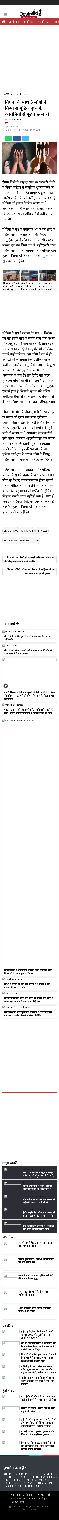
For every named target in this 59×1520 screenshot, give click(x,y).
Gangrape (27, 530)
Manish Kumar (13, 119)
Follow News (17, 1501)
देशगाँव (32, 1498)
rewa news (10, 540)
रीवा (6, 123)
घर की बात (43, 22)
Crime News (11, 530)
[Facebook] (44, 2)
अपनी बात (14, 22)
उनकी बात (28, 22)
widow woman (29, 540)
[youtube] (54, 2)
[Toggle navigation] (5, 14)
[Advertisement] (29, 57)
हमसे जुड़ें (43, 1498)
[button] (6, 280)
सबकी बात (21, 1498)
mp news (42, 530)
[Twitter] (49, 2)
